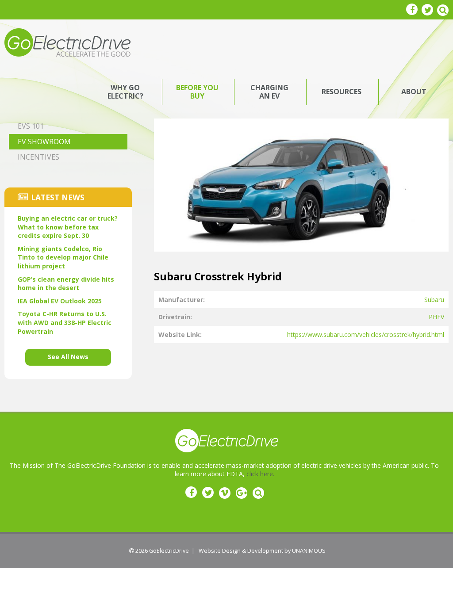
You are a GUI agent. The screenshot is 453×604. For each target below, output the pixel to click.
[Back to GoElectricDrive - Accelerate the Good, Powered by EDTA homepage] (67, 42)
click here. (260, 474)
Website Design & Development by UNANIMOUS (262, 550)
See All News (68, 356)
